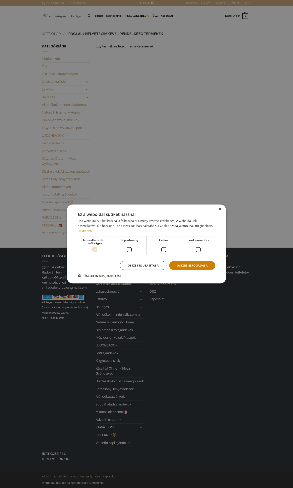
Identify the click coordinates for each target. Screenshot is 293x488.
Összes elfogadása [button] (192, 265)
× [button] (219, 209)
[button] (99, 275)
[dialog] (146, 244)
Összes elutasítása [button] (143, 265)
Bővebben (85, 231)
